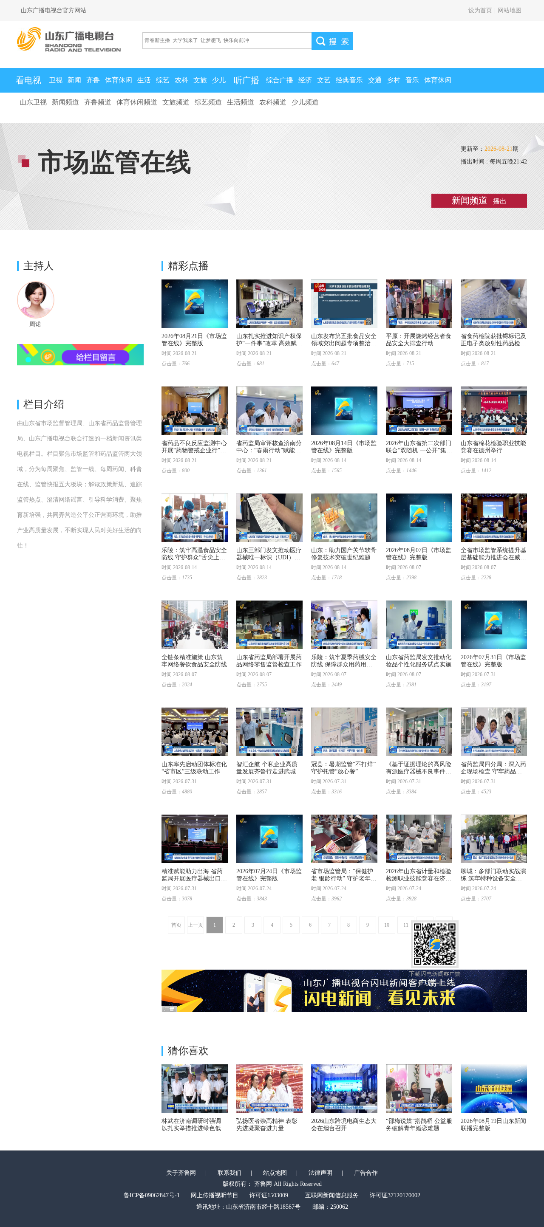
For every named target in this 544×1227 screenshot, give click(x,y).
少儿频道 (305, 102)
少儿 (219, 80)
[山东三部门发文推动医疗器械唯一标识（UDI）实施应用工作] (269, 518)
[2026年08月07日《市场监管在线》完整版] (419, 518)
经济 (305, 80)
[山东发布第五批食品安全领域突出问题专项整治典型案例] (344, 303)
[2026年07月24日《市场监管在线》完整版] (269, 839)
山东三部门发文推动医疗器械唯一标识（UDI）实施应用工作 (269, 557)
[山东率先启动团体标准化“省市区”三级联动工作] (195, 732)
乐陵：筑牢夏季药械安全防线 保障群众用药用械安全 (344, 664)
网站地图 (509, 10)
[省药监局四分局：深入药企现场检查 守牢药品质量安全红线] (494, 732)
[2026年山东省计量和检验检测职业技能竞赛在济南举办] (419, 839)
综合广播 (279, 80)
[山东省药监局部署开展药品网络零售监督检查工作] (269, 625)
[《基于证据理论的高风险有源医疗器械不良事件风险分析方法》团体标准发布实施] (419, 732)
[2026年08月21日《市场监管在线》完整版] (195, 303)
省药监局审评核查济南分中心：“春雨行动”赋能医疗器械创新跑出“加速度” (269, 450)
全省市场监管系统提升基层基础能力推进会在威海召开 (493, 557)
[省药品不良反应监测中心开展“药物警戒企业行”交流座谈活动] (195, 410)
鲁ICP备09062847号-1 (152, 1195)
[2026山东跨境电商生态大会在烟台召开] (344, 1088)
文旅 (200, 80)
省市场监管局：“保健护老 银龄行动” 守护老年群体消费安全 (344, 878)
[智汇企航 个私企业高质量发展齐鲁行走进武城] (269, 732)
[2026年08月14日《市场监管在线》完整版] (344, 410)
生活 (144, 80)
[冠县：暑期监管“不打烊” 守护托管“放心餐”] (344, 732)
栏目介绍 (43, 404)
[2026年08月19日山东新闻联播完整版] (494, 1088)
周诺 (35, 324)
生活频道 (240, 102)
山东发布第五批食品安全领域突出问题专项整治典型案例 (344, 343)
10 (386, 925)
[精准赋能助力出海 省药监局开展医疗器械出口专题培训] (195, 839)
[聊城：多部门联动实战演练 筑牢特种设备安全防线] (494, 839)
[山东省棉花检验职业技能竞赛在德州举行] (494, 410)
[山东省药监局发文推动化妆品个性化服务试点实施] (419, 625)
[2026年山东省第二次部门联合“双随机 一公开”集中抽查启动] (419, 410)
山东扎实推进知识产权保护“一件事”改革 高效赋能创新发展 (269, 343)
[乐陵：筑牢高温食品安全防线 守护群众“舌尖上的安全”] (195, 518)
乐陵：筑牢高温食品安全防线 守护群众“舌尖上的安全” (194, 557)
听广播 (246, 80)
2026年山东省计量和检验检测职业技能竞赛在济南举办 (418, 878)
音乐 (412, 80)
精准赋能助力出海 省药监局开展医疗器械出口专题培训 (194, 878)
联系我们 (229, 1173)
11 (405, 925)
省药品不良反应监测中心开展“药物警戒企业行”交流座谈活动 (194, 450)
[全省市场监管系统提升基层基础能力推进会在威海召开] (494, 518)
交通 (375, 80)
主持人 (38, 265)
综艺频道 (208, 102)
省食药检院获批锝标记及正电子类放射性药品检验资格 (493, 343)
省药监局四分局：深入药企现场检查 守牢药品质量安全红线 (493, 771)
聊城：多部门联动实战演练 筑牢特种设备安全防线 (493, 878)
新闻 (74, 80)
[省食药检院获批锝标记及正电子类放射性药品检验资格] (494, 303)
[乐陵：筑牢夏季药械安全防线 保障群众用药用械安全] (344, 625)
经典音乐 (349, 80)
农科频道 (272, 102)
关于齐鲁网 (181, 1173)
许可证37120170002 (395, 1195)
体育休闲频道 (136, 102)
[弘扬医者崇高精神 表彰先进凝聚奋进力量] (269, 1088)
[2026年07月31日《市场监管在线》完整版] (494, 625)
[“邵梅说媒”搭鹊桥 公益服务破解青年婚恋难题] (419, 1088)
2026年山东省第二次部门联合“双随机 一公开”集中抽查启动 (419, 450)
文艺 (324, 80)
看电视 (28, 80)
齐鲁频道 (97, 102)
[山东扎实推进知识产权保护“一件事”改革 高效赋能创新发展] (269, 303)
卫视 (55, 80)
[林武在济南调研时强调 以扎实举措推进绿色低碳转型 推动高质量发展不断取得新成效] (195, 1088)
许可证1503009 (268, 1195)
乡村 (393, 80)
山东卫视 (33, 102)
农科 (181, 80)
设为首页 (480, 10)
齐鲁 (93, 80)
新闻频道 (65, 102)
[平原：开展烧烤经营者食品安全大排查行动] (419, 303)
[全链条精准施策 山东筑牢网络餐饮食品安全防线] (195, 625)
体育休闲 (118, 80)
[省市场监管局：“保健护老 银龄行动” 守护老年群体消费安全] (344, 839)
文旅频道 (176, 102)
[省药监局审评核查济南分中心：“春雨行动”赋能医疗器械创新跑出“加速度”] (269, 410)
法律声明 (320, 1173)
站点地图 (275, 1173)
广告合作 (366, 1173)
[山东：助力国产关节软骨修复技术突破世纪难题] (344, 518)
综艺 (163, 80)
